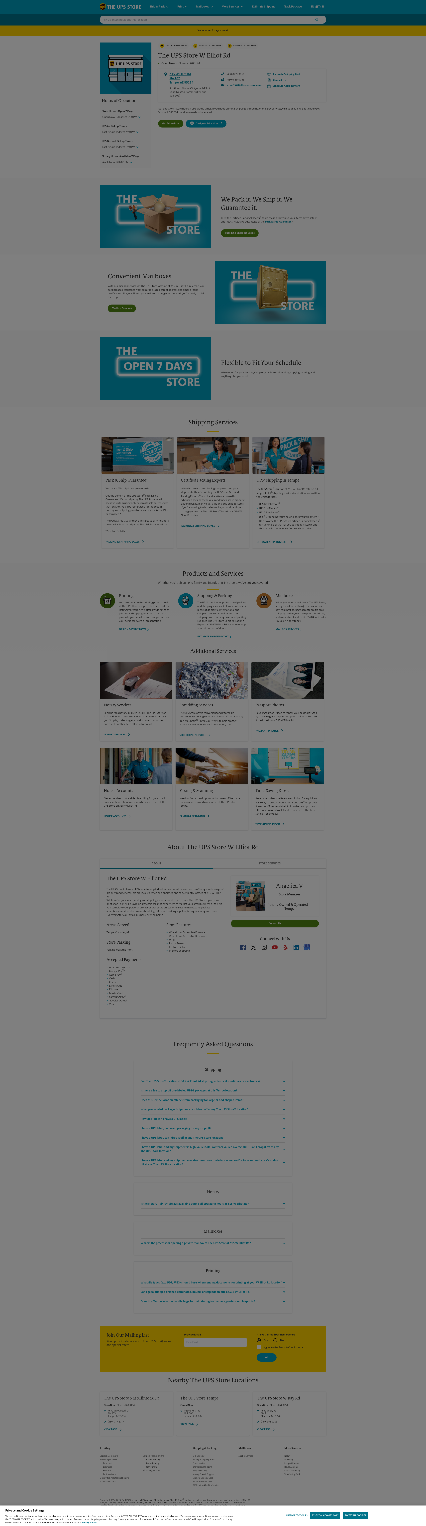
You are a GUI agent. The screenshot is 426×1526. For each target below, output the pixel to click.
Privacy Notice (89, 1522)
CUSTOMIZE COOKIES (297, 1515)
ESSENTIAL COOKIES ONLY (325, 1515)
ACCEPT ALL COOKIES (355, 1515)
